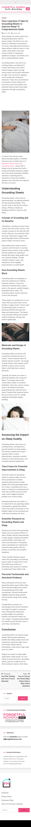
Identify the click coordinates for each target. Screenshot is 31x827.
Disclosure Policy (7, 800)
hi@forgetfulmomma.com (12, 739)
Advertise (13, 737)
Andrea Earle (16, 33)
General (4, 17)
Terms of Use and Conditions (12, 804)
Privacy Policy (6, 796)
